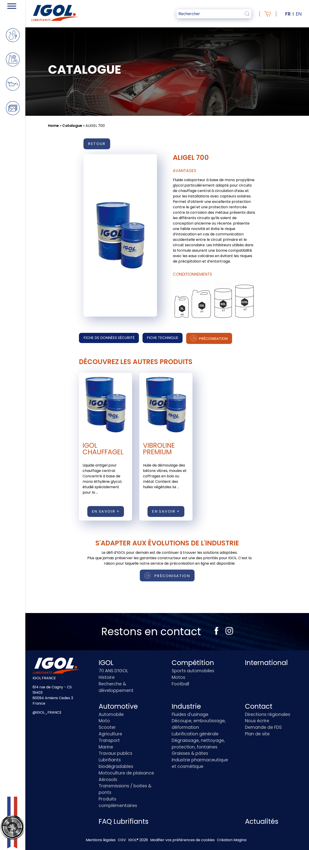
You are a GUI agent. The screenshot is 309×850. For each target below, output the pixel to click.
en (299, 14)
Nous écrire (257, 721)
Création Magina (231, 840)
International (266, 663)
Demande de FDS (263, 727)
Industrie (186, 706)
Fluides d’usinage (190, 714)
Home (53, 125)
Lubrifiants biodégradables (116, 763)
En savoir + (105, 511)
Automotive (118, 706)
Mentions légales (101, 840)
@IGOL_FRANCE (47, 712)
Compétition (193, 663)
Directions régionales (267, 714)
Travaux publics (115, 753)
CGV (122, 840)
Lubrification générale (195, 734)
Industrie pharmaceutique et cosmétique (200, 763)
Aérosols (108, 780)
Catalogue (72, 125)
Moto (104, 721)
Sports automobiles (193, 671)
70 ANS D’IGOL (113, 671)
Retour (96, 143)
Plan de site (257, 734)
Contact (258, 706)
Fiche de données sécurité (109, 337)
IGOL (106, 663)
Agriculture (110, 734)
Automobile (111, 714)
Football (180, 684)
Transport (109, 740)
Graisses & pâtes (190, 753)
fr (288, 14)
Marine (106, 747)
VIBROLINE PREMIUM (159, 449)
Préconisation (213, 338)
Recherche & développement (116, 687)
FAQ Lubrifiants (124, 821)
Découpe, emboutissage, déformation (199, 724)
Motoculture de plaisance (126, 773)
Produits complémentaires (118, 802)
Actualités (261, 821)
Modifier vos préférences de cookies (182, 840)
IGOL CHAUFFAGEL (103, 449)
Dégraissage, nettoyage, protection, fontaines (198, 743)
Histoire (107, 677)
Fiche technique (162, 337)
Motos (178, 677)
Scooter (107, 727)
